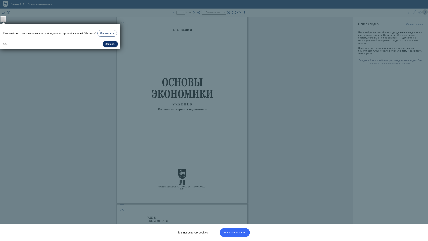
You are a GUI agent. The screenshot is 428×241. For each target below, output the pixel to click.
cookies (203, 232)
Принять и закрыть (235, 232)
